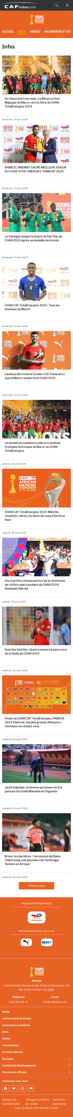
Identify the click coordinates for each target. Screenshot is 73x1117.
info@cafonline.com (55, 1002)
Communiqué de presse (16, 1018)
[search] (56, 5)
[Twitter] (14, 1088)
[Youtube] (31, 1088)
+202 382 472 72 (18, 1002)
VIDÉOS (35, 31)
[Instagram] (22, 1088)
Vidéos (6, 1038)
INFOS (22, 31)
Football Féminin (12, 1052)
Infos (5, 1031)
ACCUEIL (8, 31)
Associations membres (16, 1025)
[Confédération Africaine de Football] (20, 5)
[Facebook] (5, 1088)
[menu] (67, 5)
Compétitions (10, 1045)
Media (6, 1011)
